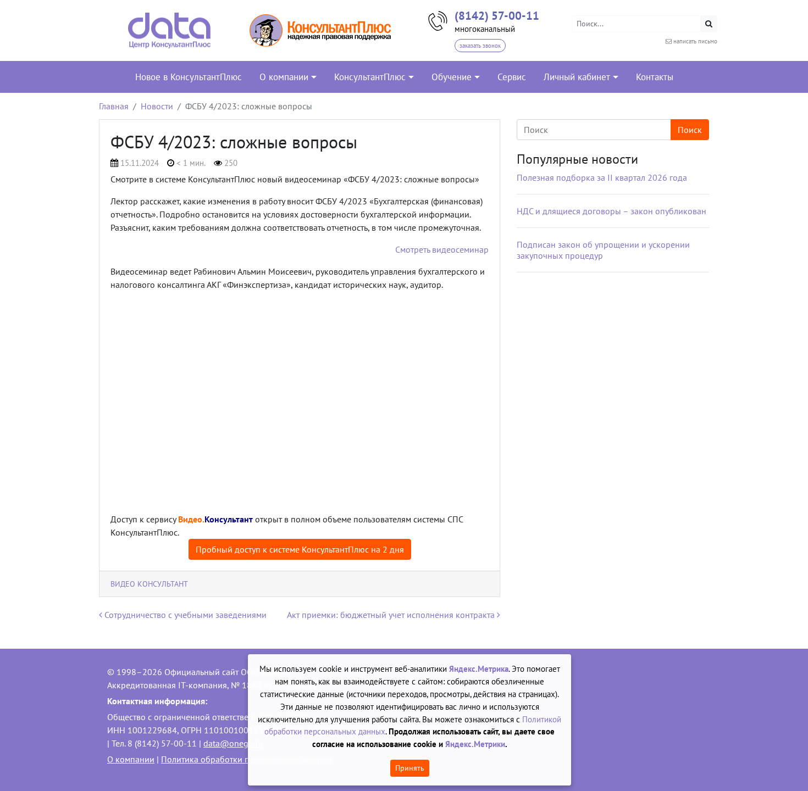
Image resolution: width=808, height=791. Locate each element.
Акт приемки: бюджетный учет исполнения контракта (392, 614)
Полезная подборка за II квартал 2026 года (602, 177)
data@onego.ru (233, 743)
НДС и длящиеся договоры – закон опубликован (611, 210)
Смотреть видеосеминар (442, 249)
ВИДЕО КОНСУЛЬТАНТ (149, 583)
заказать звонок (480, 45)
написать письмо (695, 41)
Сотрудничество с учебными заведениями (184, 614)
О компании (130, 759)
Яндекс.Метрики (475, 744)
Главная (114, 106)
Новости (157, 106)
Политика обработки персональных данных (247, 759)
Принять (409, 768)
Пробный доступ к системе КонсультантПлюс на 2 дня (300, 549)
